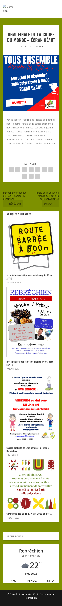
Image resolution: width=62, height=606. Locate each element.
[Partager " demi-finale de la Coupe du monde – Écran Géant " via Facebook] (11, 169)
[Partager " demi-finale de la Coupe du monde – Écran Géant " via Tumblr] (31, 169)
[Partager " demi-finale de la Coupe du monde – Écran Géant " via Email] (31, 176)
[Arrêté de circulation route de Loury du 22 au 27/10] (31, 246)
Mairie (39, 46)
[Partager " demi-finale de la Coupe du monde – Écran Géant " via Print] (37, 176)
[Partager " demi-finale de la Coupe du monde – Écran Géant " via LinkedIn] (44, 169)
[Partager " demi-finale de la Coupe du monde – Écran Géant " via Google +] (24, 169)
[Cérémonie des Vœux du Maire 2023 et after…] (31, 484)
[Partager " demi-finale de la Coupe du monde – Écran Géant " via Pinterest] (37, 169)
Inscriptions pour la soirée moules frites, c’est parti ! (29, 363)
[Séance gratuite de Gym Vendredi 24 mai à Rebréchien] (31, 408)
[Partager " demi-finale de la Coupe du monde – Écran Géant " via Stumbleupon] (24, 176)
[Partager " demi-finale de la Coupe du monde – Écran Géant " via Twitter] (18, 169)
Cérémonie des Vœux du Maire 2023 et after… (29, 513)
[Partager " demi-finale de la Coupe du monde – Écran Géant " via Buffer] (51, 169)
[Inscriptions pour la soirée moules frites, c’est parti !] (31, 322)
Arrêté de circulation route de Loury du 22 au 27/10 (29, 277)
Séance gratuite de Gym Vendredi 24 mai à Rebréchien (27, 449)
